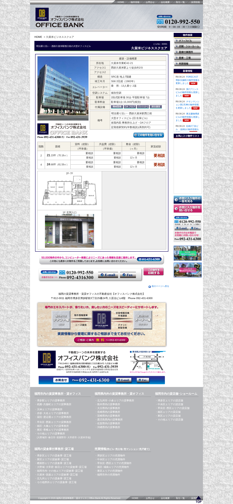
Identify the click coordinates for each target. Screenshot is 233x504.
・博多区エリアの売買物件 (110, 455)
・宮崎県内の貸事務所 (107, 415)
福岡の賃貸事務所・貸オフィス (71, 498)
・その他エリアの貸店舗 (169, 419)
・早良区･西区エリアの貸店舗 (172, 408)
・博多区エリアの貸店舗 (169, 400)
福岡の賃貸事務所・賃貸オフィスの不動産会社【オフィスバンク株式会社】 (101, 293)
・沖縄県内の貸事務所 (107, 427)
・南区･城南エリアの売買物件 (112, 466)
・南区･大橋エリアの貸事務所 (51, 425)
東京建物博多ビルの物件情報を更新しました (188, 116)
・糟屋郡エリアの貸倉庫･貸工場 (52, 463)
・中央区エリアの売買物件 (110, 459)
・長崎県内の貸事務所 (107, 411)
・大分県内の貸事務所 (107, 408)
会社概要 (165, 2)
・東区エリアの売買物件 (109, 470)
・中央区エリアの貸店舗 (169, 404)
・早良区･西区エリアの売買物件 (113, 463)
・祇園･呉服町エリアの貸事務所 (52, 404)
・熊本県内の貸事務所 (107, 404)
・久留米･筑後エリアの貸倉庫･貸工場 (56, 474)
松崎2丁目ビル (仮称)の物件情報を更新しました (187, 129)
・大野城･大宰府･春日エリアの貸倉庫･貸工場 (60, 466)
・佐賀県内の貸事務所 (107, 423)
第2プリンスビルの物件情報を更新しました (188, 92)
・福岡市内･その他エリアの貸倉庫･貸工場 (58, 470)
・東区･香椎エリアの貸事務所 (51, 429)
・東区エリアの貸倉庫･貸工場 (51, 459)
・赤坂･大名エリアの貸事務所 (51, 413)
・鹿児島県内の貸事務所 (109, 419)
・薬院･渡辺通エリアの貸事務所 (52, 417)
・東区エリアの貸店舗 (168, 415)
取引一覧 (180, 2)
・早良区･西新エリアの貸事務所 (52, 422)
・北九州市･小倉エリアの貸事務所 (114, 400)
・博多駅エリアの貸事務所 (49, 400)
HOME (121, 2)
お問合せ (150, 2)
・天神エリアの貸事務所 (48, 409)
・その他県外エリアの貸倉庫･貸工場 (55, 482)
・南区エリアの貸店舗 (168, 411)
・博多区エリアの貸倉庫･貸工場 (52, 455)
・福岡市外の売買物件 (107, 474)
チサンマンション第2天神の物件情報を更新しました (187, 104)
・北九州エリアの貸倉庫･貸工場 (52, 478)
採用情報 (195, 2)
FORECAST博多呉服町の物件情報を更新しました (188, 80)
